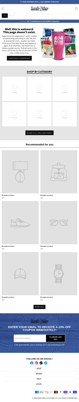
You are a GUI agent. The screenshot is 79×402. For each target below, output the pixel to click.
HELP (39, 379)
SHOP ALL (39, 307)
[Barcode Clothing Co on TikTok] (41, 363)
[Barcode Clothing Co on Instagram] (36, 363)
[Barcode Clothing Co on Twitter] (45, 363)
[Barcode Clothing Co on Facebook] (31, 363)
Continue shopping (19, 58)
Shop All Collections (39, 133)
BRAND (39, 374)
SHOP (39, 368)
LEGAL (39, 384)
